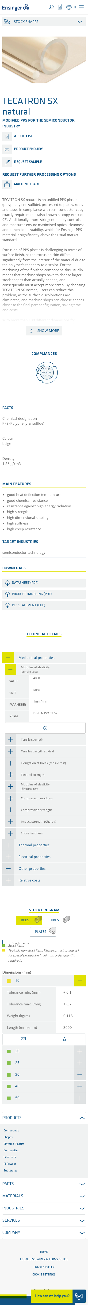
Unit (12, 693)
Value (13, 681)
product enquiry (28, 149)
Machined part (27, 184)
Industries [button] (13, 1208)
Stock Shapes (26, 21)
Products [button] (12, 1118)
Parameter (17, 704)
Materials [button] (12, 1196)
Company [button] (11, 1233)
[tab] (44, 657)
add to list (23, 136)
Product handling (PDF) (32, 594)
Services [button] (11, 1221)
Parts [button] (8, 1184)
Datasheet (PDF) (25, 583)
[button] (81, 7)
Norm (13, 716)
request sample (28, 162)
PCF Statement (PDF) (28, 605)
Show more (48, 330)
